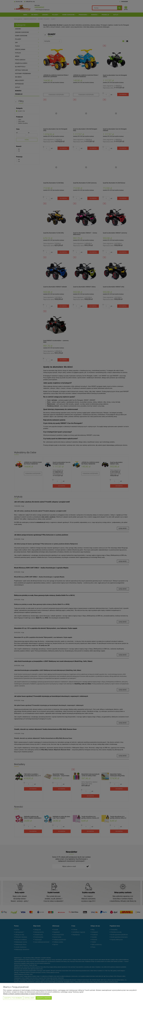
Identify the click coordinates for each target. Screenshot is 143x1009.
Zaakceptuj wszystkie (44, 998)
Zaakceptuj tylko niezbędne (13, 998)
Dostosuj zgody (29, 998)
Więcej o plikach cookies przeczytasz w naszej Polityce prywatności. (26, 994)
